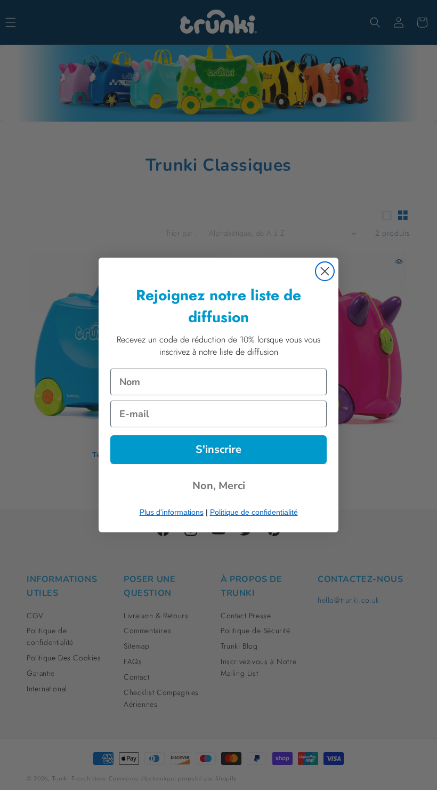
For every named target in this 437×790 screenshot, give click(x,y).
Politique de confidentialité (254, 512)
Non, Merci (218, 485)
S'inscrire (218, 449)
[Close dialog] (324, 271)
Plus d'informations (172, 512)
